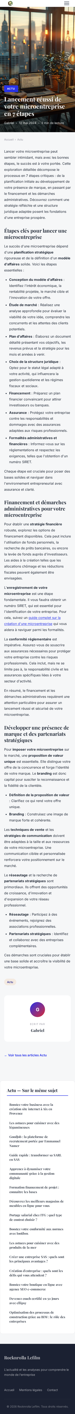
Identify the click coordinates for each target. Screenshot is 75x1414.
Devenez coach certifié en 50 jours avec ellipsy (34, 1300)
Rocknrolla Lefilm (22, 1357)
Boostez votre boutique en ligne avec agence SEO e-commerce (35, 1286)
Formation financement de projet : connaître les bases (34, 1189)
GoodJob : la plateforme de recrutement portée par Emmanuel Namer (34, 1141)
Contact (52, 1390)
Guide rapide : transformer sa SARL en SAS (35, 1157)
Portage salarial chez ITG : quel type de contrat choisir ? (35, 1217)
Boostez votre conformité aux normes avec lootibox (36, 1231)
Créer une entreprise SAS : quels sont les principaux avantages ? (36, 1259)
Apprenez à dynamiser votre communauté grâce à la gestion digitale (31, 1173)
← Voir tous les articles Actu (25, 1055)
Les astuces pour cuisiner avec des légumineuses (34, 1125)
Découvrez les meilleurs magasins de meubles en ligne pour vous (36, 1203)
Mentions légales (30, 1390)
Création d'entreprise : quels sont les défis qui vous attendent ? (36, 1273)
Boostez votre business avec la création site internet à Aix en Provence (31, 1109)
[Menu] (66, 3)
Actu (11, 88)
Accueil (9, 139)
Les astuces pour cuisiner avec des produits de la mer (34, 1245)
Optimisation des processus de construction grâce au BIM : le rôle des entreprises (37, 1316)
